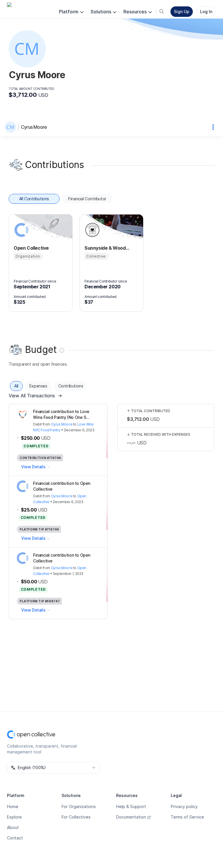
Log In (206, 11)
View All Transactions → (35, 396)
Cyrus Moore (34, 127)
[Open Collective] (21, 230)
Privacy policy (184, 806)
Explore (14, 816)
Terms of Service (187, 816)
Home (12, 806)
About (13, 827)
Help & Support (131, 806)
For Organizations (79, 806)
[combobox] (53, 767)
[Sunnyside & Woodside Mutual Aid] (91, 230)
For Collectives (76, 816)
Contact (15, 837)
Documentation (131, 816)
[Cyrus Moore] (12, 127)
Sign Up (181, 11)
